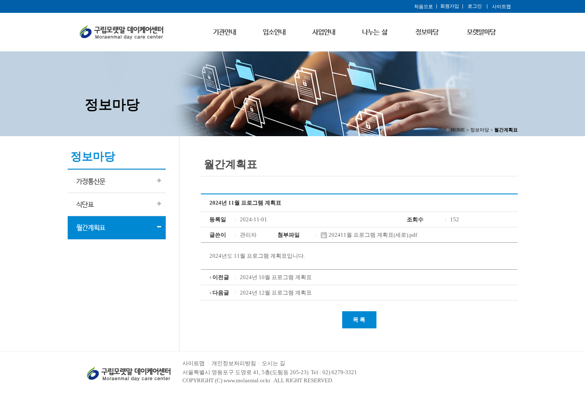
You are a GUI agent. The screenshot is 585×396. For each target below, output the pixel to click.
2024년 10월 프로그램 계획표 (276, 277)
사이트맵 (193, 363)
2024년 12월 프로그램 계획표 (276, 292)
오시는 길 (273, 363)
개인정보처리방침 (234, 363)
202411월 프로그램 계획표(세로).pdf (372, 235)
